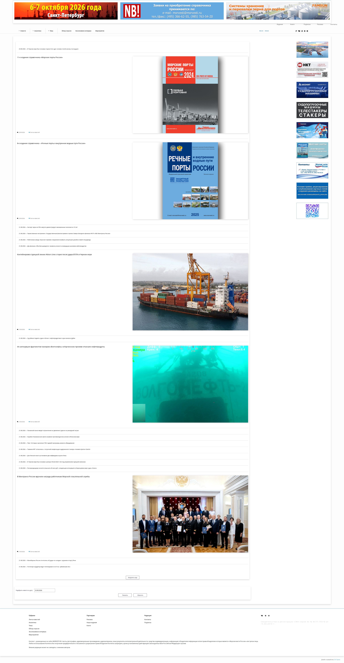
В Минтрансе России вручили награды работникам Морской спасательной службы (53, 476)
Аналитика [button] (37, 31)
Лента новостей (34, 619)
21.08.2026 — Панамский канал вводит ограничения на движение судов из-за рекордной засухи (49, 430)
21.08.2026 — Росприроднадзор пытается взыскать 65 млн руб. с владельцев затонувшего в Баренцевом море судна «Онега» (58, 468)
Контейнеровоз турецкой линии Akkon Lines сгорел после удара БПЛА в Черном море (54, 254)
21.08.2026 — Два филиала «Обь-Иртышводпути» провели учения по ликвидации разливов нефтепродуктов (52, 246)
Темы (31, 626)
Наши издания (92, 623)
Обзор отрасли (66, 31)
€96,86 (267, 31)
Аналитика (32, 623)
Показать (125, 595)
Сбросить (140, 595)
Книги (292, 24)
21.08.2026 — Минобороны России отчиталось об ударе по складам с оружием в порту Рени (47, 560)
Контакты (334, 24)
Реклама (320, 24)
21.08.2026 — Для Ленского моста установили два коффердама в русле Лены (42, 455)
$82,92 (261, 31)
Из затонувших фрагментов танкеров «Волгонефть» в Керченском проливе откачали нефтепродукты (61, 346)
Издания (280, 24)
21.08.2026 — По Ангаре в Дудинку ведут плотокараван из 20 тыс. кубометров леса (44, 567)
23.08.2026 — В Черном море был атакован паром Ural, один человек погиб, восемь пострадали (48, 49)
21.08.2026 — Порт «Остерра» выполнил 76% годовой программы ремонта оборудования (46, 443)
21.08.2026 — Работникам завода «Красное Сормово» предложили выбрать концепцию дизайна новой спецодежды (55, 240)
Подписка (307, 24)
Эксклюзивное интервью (83, 31)
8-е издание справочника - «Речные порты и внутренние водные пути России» (51, 143)
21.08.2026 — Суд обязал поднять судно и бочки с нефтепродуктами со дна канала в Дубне (47, 338)
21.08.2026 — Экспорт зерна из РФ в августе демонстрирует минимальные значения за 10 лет (48, 227)
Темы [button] (51, 31)
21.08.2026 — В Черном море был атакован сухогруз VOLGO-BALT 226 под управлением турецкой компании (52, 462)
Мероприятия (99, 31)
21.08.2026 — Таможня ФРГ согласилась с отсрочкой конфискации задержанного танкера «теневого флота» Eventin (54, 449)
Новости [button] (23, 31)
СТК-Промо (337, 659)
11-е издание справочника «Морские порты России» (40, 57)
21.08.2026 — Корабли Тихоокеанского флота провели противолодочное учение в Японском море (49, 437)
